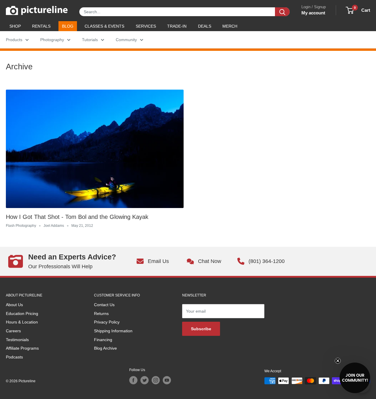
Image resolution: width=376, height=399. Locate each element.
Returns (101, 313)
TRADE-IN (177, 26)
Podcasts (14, 357)
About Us (14, 304)
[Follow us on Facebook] (133, 380)
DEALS (204, 26)
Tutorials (90, 39)
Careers (13, 330)
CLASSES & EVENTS (104, 26)
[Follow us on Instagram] (156, 380)
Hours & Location (22, 322)
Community (126, 39)
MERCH (229, 26)
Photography (52, 39)
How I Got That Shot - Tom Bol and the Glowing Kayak (77, 217)
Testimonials (17, 339)
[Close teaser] (338, 361)
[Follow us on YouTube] (167, 380)
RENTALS (41, 26)
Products (14, 39)
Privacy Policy (107, 322)
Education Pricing (22, 313)
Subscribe (201, 328)
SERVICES (146, 26)
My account (313, 12)
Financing (103, 339)
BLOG (67, 26)
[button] (355, 378)
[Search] (282, 11)
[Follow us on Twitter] (144, 380)
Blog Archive (105, 348)
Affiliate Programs (22, 348)
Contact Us (104, 304)
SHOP (15, 26)
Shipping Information (113, 330)
